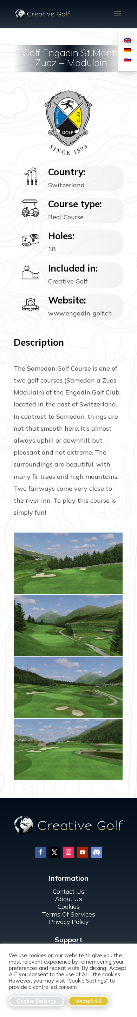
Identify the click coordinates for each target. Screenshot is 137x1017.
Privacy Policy (69, 922)
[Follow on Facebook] (40, 852)
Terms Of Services (68, 914)
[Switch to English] (127, 40)
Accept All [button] (88, 1001)
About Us (68, 899)
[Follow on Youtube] (82, 852)
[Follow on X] (54, 852)
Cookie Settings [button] (36, 1001)
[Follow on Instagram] (68, 852)
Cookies (69, 906)
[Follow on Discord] (96, 852)
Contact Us (68, 891)
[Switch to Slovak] (127, 59)
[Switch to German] (127, 49)
